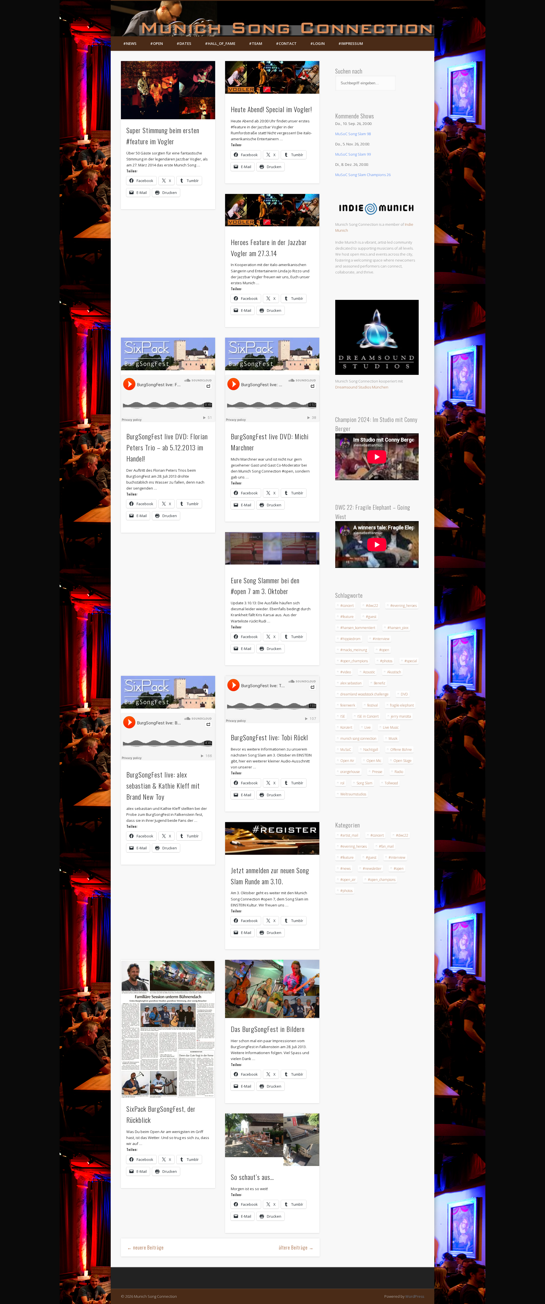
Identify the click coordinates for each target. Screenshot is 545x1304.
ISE (342, 716)
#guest (371, 616)
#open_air (348, 879)
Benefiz (379, 683)
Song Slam (364, 783)
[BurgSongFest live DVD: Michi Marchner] (272, 354)
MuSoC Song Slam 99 (353, 154)
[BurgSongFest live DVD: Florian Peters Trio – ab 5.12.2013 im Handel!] (168, 354)
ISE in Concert (368, 716)
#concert (347, 605)
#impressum (350, 43)
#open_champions (354, 661)
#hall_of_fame (220, 43)
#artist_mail (349, 835)
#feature (347, 616)
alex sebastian (351, 683)
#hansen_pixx (397, 627)
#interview (381, 638)
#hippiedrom (350, 638)
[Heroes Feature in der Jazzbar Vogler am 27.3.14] (272, 210)
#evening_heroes (403, 605)
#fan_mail (386, 846)
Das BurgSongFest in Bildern (268, 1029)
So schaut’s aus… (252, 1177)
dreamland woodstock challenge (364, 694)
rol (342, 783)
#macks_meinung (353, 649)
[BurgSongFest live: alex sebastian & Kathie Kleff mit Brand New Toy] (168, 692)
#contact (286, 43)
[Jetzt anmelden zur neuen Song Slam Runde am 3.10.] (272, 838)
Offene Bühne (401, 749)
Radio (399, 771)
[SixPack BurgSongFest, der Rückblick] (168, 1029)
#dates (184, 43)
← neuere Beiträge (145, 1247)
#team (255, 43)
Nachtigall (370, 749)
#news (130, 43)
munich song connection (358, 738)
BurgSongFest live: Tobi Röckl (269, 737)
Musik (393, 738)
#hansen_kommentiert (357, 627)
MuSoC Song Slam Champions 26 (363, 174)
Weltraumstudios (353, 794)
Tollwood (391, 783)
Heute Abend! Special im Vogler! (271, 109)
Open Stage (402, 760)
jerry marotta (401, 716)
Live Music (391, 727)
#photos (386, 661)
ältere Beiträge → (296, 1247)
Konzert (346, 727)
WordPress (414, 1296)
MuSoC (345, 749)
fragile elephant (402, 705)
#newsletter (372, 868)
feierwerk (347, 705)
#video (345, 672)
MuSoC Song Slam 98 (353, 133)
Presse (377, 771)
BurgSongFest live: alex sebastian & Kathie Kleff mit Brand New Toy (163, 785)
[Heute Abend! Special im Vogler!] (272, 77)
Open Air (347, 760)
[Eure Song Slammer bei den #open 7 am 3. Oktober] (272, 548)
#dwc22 (372, 605)
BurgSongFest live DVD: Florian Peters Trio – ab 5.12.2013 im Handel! (167, 447)
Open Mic (373, 760)
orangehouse (350, 771)
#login (317, 43)
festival (372, 705)
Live (367, 727)
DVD (404, 694)
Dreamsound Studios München (361, 387)
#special (410, 661)
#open (156, 43)
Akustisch (394, 672)
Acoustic (369, 672)
